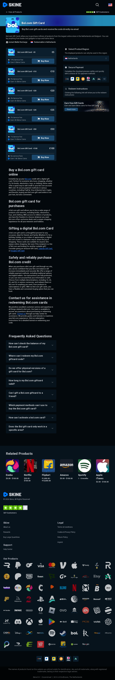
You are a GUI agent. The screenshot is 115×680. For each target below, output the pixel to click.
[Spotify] (52, 633)
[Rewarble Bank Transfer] (74, 610)
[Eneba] (29, 587)
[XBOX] (29, 621)
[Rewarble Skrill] (63, 621)
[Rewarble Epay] (29, 644)
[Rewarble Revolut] (108, 565)
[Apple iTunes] (74, 565)
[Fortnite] (18, 610)
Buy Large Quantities (11, 537)
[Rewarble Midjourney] (18, 599)
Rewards (6, 532)
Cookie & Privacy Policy (66, 532)
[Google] (52, 621)
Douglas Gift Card (17, 251)
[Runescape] (85, 633)
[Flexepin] (85, 644)
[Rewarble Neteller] (6, 610)
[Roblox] (52, 610)
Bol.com (28, 179)
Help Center (7, 549)
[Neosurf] (97, 599)
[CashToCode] (40, 587)
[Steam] (63, 633)
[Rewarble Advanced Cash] (108, 576)
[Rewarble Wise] (52, 576)
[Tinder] (40, 621)
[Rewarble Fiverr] (40, 576)
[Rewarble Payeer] (40, 633)
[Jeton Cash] (108, 610)
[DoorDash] (18, 644)
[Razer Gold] (6, 576)
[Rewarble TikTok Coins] (97, 565)
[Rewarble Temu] (63, 599)
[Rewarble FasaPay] (97, 633)
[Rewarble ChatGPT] (108, 621)
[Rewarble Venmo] (63, 565)
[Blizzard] (63, 587)
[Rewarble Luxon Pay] (6, 621)
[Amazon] (85, 599)
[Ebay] (18, 587)
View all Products (15, 12)
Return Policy (63, 537)
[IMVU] (97, 610)
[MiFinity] (29, 633)
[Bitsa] (97, 587)
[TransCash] (85, 576)
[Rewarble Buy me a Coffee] (74, 576)
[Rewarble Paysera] (6, 644)
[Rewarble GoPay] (63, 576)
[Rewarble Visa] (40, 565)
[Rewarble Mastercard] (52, 565)
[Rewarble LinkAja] (40, 644)
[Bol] (74, 633)
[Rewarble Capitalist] (74, 644)
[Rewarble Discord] (18, 621)
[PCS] (85, 621)
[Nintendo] (29, 610)
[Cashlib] (6, 633)
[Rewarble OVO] (63, 610)
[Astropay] (52, 599)
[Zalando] (52, 587)
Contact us (21, 314)
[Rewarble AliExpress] (108, 633)
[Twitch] (6, 587)
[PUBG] (29, 576)
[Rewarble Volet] (97, 621)
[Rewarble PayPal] (18, 565)
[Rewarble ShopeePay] (74, 621)
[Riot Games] (108, 599)
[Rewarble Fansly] (85, 565)
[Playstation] (40, 599)
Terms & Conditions (65, 527)
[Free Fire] (6, 599)
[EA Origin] (85, 610)
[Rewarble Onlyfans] (29, 565)
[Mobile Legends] (85, 587)
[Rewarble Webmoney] (74, 599)
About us (6, 527)
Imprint (60, 542)
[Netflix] (74, 587)
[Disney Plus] (18, 633)
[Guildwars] (29, 599)
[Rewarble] (6, 565)
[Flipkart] (63, 644)
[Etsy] (97, 576)
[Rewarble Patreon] (18, 576)
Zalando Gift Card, (45, 249)
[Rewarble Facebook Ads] (40, 610)
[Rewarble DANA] (52, 644)
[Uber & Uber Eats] (108, 587)
